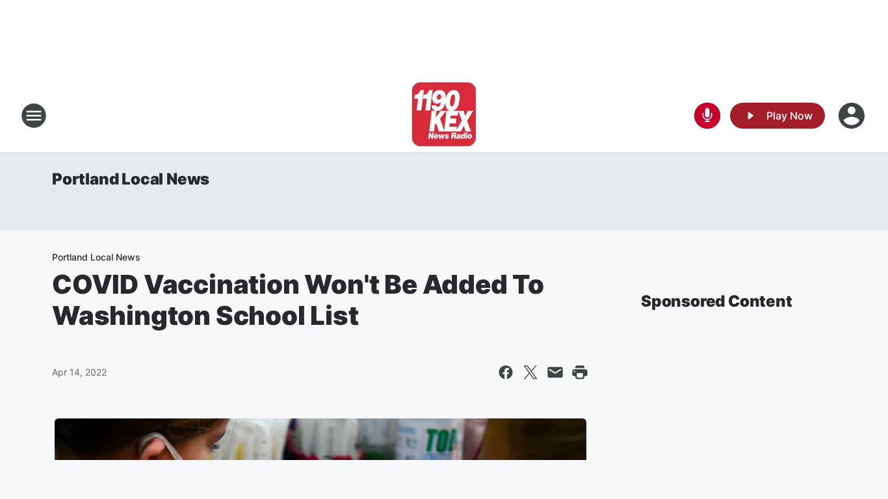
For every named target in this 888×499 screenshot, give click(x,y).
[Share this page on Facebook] (506, 372)
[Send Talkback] (707, 116)
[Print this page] (580, 372)
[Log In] (853, 116)
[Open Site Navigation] (34, 116)
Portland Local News (130, 179)
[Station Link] (444, 115)
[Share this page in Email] (555, 372)
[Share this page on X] (530, 372)
